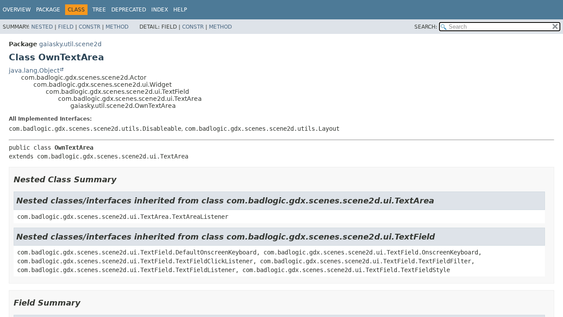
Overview (17, 10)
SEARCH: (425, 27)
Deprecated (128, 10)
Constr (89, 27)
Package (48, 10)
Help (180, 10)
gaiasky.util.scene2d (70, 44)
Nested (42, 27)
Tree (99, 10)
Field (65, 27)
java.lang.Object (34, 70)
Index (159, 10)
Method (117, 27)
